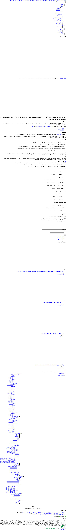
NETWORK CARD (15, 465)
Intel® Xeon (15, 440)
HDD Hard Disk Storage (10, 448)
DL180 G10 (11, 378)
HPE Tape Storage (18, 493)
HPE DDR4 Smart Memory (12, 457)
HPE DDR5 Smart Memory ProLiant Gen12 (7, 462)
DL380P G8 (11, 408)
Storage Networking (17, 495)
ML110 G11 (11, 422)
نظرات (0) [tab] (62, 130)
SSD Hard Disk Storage (11, 452)
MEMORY (17, 456)
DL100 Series (14, 375)
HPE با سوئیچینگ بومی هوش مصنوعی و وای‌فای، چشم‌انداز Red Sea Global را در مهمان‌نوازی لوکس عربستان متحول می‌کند (43, 512)
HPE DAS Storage (16, 484)
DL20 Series (15, 383)
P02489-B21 (58, 134)
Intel (33, 126)
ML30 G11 (11, 419)
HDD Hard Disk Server (11, 447)
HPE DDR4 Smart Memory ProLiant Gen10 (7, 458)
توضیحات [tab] (62, 128)
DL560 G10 (11, 414)
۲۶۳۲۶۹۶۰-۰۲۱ (61, 373)
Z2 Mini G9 (17, 502)
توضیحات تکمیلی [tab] (61, 129)
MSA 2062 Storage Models (10, 489)
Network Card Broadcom (12, 466)
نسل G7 (13, 405)
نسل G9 (13, 379)
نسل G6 (13, 403)
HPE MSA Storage (15, 485)
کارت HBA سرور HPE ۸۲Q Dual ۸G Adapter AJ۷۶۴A (52, 333)
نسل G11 (13, 386)
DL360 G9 (11, 410)
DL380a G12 (10, 401)
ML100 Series (14, 420)
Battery (17, 434)
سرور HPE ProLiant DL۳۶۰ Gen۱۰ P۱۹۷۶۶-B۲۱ (54, 302)
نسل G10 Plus (12, 384)
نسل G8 (13, 429)
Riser (18, 473)
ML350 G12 (10, 428)
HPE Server (19, 373)
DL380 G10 (11, 390)
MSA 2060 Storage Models (10, 488)
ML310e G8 (10, 430)
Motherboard (16, 464)
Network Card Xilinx (13, 471)
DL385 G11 (11, 398)
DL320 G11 (11, 395)
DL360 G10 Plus (10, 392)
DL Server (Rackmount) (15, 374)
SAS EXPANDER (15, 474)
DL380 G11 (11, 397)
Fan (18, 444)
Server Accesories (51, 126)
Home (65, 78)
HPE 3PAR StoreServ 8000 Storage (13, 482)
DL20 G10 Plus (10, 385)
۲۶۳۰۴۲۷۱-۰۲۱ (61, 375)
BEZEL (17, 435)
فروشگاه (61, 78)
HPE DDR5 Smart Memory (12, 460)
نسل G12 (13, 399)
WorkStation (21, 500)
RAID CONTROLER (15, 472)
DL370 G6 (11, 404)
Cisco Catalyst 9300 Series (14, 498)
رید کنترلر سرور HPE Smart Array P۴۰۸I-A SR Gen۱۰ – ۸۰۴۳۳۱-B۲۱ (49, 364)
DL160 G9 (11, 381)
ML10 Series (14, 417)
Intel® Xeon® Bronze (41, 126)
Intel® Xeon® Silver (13, 443)
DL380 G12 (11, 400)
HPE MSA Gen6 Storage (12, 486)
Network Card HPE (13, 467)
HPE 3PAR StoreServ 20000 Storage (13, 481)
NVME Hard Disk (14, 449)
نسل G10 (13, 376)
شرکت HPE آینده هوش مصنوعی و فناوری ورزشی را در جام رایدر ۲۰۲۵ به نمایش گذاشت (49, 514)
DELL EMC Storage (17, 477)
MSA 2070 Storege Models (10, 491)
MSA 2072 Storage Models (10, 492)
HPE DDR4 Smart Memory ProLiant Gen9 (7, 459)
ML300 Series (14, 423)
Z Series (19, 501)
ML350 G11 (10, 426)
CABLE (17, 437)
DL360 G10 (11, 389)
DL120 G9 (11, 380)
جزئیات (62, 274)
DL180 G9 (11, 382)
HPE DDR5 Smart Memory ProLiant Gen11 (7, 461)
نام (65, 231)
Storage (21, 476)
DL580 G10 (11, 415)
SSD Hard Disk (14, 450)
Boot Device (17, 436)
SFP (18, 475)
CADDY (17, 438)
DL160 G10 (11, 377)
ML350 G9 (11, 432)
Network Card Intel (13, 468)
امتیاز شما (64, 221)
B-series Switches (16, 496)
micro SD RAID (16, 463)
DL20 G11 (11, 387)
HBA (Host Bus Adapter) (14, 453)
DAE (18, 478)
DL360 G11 (11, 396)
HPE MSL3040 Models (15, 494)
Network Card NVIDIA (13, 470)
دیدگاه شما (64, 229)
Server (46, 126)
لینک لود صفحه (63, 529)
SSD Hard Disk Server (11, 451)
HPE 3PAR (19, 480)
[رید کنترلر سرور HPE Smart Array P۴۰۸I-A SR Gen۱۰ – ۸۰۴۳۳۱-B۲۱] (32, 350)
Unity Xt (17, 479)
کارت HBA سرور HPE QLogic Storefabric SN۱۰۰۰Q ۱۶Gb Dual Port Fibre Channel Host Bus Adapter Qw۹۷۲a (40, 271)
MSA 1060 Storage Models (10, 487)
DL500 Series (14, 412)
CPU (36, 126)
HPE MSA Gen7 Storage (12, 490)
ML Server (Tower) (15, 416)
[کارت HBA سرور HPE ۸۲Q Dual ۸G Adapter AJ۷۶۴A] (32, 319)
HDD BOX (17, 454)
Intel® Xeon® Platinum (13, 442)
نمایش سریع (59, 274)
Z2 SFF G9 (17, 503)
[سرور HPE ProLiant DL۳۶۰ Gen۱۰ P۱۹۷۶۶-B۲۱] (32, 288)
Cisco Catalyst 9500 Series (14, 499)
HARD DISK (16, 445)
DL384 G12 (11, 402)
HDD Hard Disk (14, 446)
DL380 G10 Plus (10, 393)
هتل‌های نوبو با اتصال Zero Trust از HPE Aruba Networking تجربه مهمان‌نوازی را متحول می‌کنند (48, 513)
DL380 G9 (11, 411)
